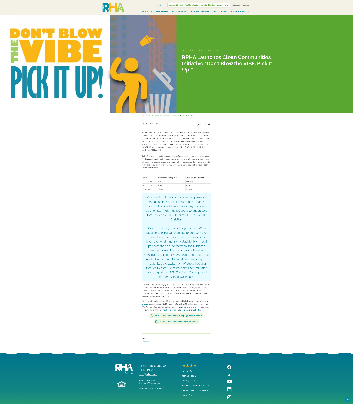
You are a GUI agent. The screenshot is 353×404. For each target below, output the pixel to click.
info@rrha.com (148, 374)
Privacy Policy (189, 380)
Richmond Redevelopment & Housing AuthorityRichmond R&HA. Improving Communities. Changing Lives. (124, 369)
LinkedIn (229, 389)
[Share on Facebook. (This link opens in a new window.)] (199, 124)
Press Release (147, 342)
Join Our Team (189, 375)
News (148, 115)
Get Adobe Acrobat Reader (195, 390)
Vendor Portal (223, 5)
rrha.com (146, 304)
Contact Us (187, 371)
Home (143, 115)
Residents (162, 11)
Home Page (188, 395)
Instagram (183, 310)
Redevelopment (199, 11)
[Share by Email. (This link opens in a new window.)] (209, 124)
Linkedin (196, 310)
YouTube (229, 382)
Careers (236, 5)
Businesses (179, 11)
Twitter (175, 310)
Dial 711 (150, 370)
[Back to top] (347, 399)
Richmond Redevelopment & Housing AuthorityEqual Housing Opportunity (121, 385)
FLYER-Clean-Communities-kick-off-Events (179, 321)
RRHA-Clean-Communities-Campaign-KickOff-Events (178, 315)
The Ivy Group (158, 388)
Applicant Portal (176, 5)
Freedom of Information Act (196, 385)
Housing (147, 11)
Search (160, 5)
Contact (246, 5)
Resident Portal (191, 5)
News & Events (240, 11)
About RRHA (220, 11)
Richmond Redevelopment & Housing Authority (113, 7)
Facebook (166, 310)
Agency (144, 124)
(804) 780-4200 (159, 365)
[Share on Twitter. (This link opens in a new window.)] (204, 124)
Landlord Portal (208, 5)
